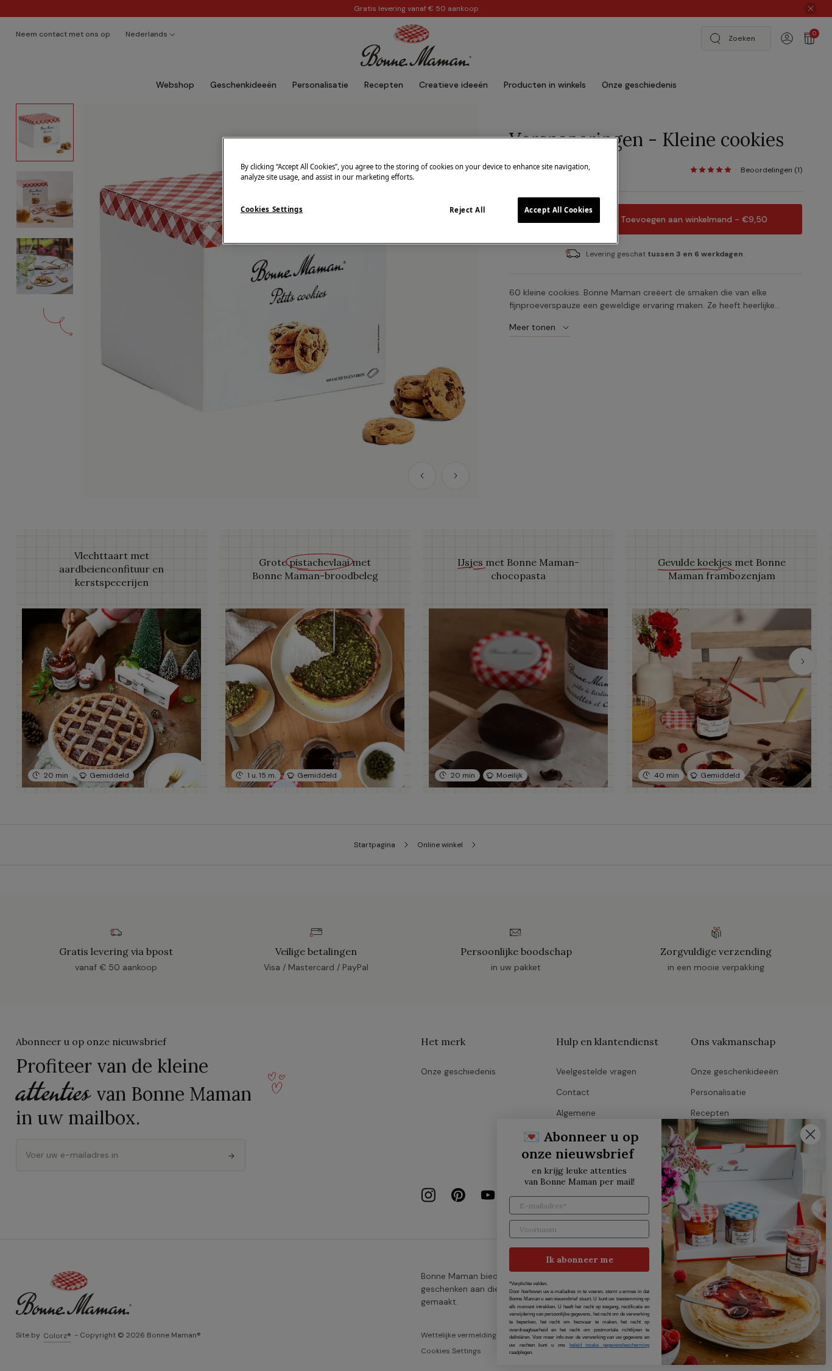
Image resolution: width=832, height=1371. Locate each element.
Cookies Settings (272, 209)
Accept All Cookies (558, 209)
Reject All (467, 209)
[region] (420, 190)
